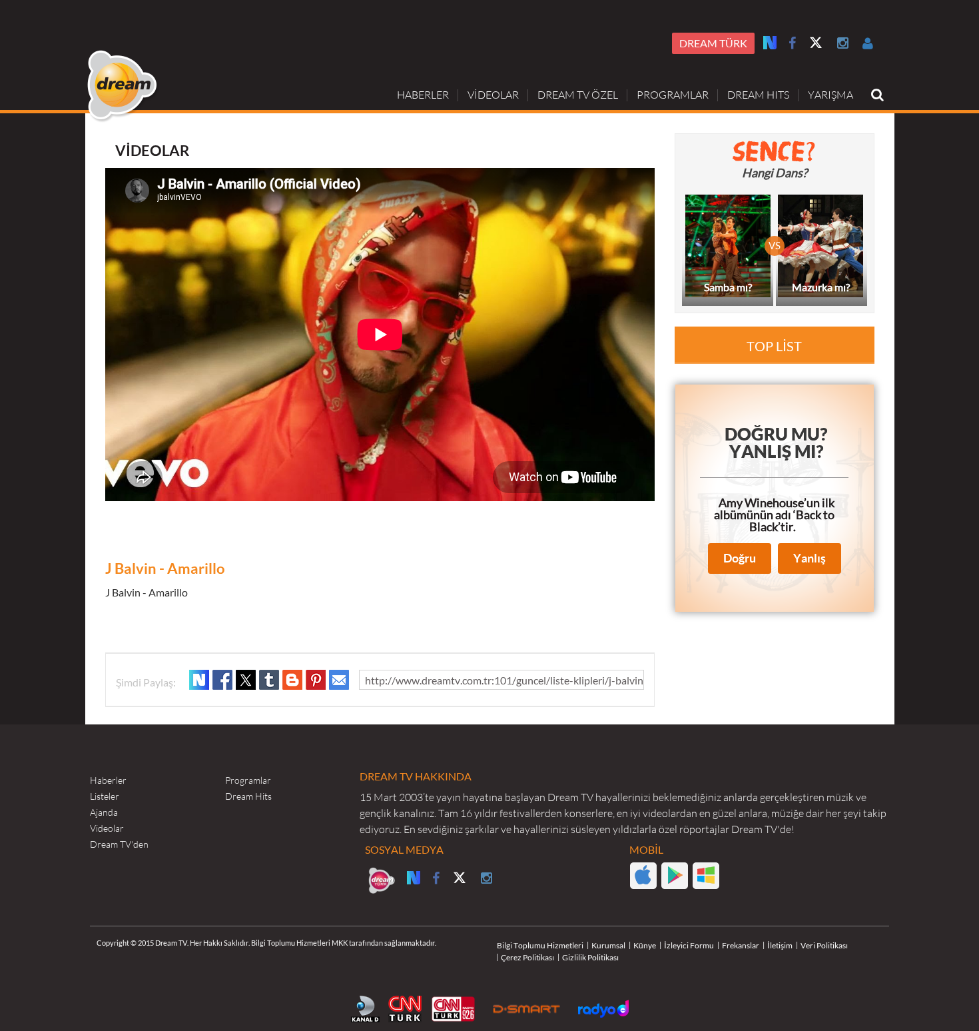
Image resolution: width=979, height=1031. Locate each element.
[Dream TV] (123, 86)
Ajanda (104, 812)
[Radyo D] (603, 1009)
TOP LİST (774, 346)
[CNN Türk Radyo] (453, 1009)
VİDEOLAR (493, 95)
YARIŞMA (830, 95)
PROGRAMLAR (673, 95)
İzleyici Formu (689, 945)
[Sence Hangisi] (774, 151)
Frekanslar (740, 945)
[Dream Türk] (381, 880)
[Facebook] (792, 43)
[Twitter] (817, 44)
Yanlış (809, 558)
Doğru (739, 558)
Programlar (248, 780)
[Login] (868, 43)
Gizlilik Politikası (590, 957)
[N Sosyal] (770, 42)
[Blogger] (292, 680)
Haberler (108, 780)
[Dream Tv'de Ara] (877, 95)
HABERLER (423, 95)
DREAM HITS (758, 95)
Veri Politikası (824, 945)
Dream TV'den (119, 844)
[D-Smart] (526, 1009)
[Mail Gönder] (339, 680)
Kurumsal (608, 945)
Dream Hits (248, 796)
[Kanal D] (365, 1009)
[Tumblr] (269, 680)
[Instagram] (843, 43)
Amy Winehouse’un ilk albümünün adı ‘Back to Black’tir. (774, 515)
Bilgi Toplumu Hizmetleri (540, 945)
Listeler (104, 796)
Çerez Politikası (527, 957)
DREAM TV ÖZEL (577, 95)
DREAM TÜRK (713, 43)
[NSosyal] (199, 680)
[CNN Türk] (405, 1009)
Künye (644, 945)
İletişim (780, 945)
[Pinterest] (316, 680)
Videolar (107, 828)
